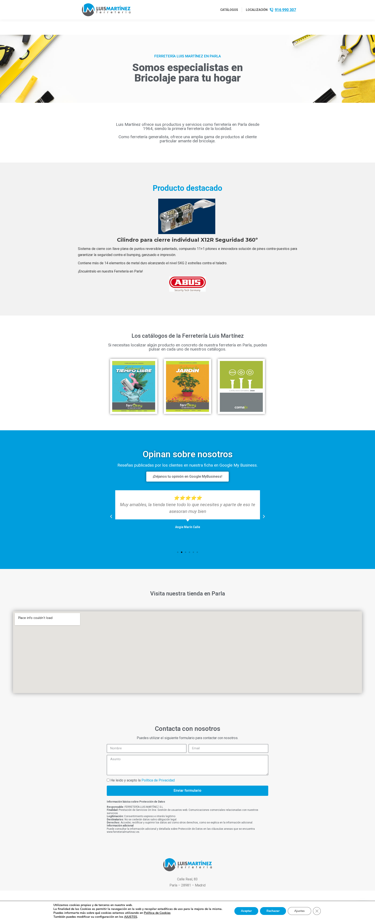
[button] (111, 516)
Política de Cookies (157, 913)
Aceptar (246, 911)
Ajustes (299, 911)
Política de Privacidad (158, 780)
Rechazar (273, 911)
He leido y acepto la (142, 780)
